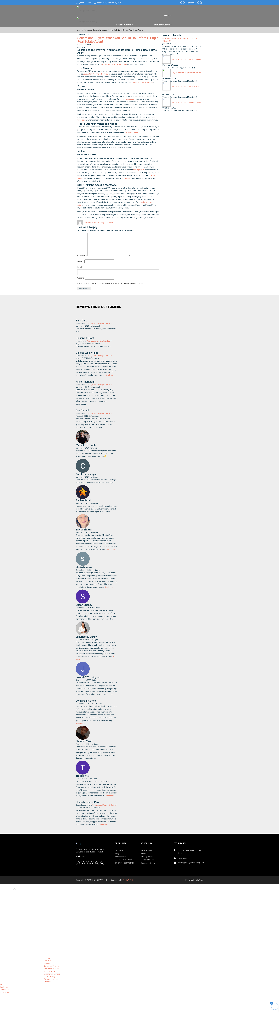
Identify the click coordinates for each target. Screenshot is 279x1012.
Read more (110, 375)
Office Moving (141, 34)
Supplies (178, 34)
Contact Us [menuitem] (4, 989)
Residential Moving (124, 25)
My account (196, 44)
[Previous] (3, 887)
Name (80, 261)
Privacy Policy (146, 856)
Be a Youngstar (147, 850)
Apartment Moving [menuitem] (51, 968)
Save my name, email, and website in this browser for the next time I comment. (111, 283)
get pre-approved (126, 99)
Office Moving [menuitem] (49, 976)
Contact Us (183, 44)
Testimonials (120, 856)
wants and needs (132, 132)
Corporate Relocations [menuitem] (53, 979)
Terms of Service (148, 860)
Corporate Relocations (161, 34)
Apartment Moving (110, 34)
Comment (82, 255)
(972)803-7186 (85, 3)
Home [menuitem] (48, 958)
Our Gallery (120, 850)
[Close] (14, 889)
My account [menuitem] (4, 992)
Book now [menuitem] (4, 987)
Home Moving (127, 34)
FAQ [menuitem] (1, 984)
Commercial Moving (163, 25)
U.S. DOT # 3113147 (123, 860)
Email (80, 267)
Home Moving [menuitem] (49, 971)
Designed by (190, 880)
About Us (95, 34)
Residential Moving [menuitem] (51, 966)
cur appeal (126, 178)
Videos (144, 853)
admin (85, 222)
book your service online (143, 82)
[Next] (9, 887)
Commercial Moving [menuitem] (52, 974)
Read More (80, 856)
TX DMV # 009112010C (124, 863)
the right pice (138, 169)
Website (80, 278)
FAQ (186, 34)
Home (85, 34)
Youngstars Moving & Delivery (114, 64)
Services (168, 15)
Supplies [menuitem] (47, 982)
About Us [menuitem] (47, 961)
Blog (117, 853)
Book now (195, 34)
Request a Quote (148, 863)
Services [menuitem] (47, 963)
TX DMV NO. (128, 880)
